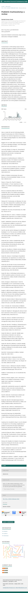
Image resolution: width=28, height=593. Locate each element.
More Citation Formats (9, 489)
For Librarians (5, 535)
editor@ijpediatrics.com (21, 587)
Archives (7, 6)
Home (3, 6)
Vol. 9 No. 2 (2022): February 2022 (9, 8)
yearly (25, 122)
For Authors (4, 533)
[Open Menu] (1, 1)
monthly (21, 122)
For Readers (4, 531)
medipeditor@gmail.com (9, 587)
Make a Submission (8, 522)
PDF (4, 465)
